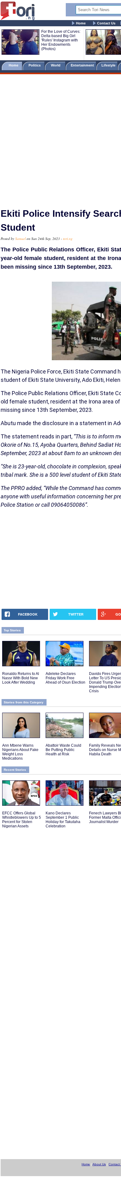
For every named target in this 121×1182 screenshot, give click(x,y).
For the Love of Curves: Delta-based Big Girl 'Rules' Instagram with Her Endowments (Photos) (60, 40)
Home (81, 23)
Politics (35, 65)
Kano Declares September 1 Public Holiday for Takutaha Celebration (63, 819)
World (56, 65)
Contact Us (106, 23)
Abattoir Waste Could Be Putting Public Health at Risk (63, 749)
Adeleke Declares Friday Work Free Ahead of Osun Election (65, 678)
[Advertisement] (60, 138)
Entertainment (82, 65)
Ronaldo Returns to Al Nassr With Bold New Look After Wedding (20, 678)
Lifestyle (108, 65)
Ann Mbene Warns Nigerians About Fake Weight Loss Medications (20, 752)
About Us (99, 1164)
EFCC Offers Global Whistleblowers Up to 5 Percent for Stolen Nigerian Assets (21, 819)
